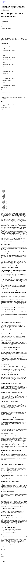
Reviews (5, 2)
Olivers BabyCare (21, 241)
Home (4, 1)
